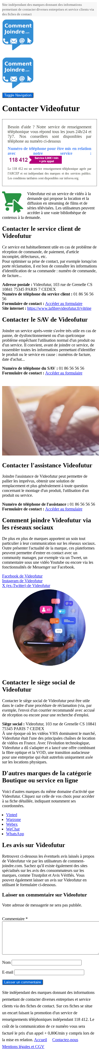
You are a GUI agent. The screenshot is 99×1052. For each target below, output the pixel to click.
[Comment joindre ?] (18, 49)
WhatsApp (15, 834)
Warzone (13, 819)
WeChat (13, 829)
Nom (6, 962)
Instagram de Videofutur (22, 581)
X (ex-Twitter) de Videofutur (26, 585)
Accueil (40, 1039)
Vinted (11, 815)
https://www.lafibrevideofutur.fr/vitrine (59, 308)
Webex (12, 824)
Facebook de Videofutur (22, 576)
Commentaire (15, 919)
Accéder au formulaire (63, 303)
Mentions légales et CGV (23, 1046)
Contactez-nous (65, 1039)
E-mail (7, 972)
